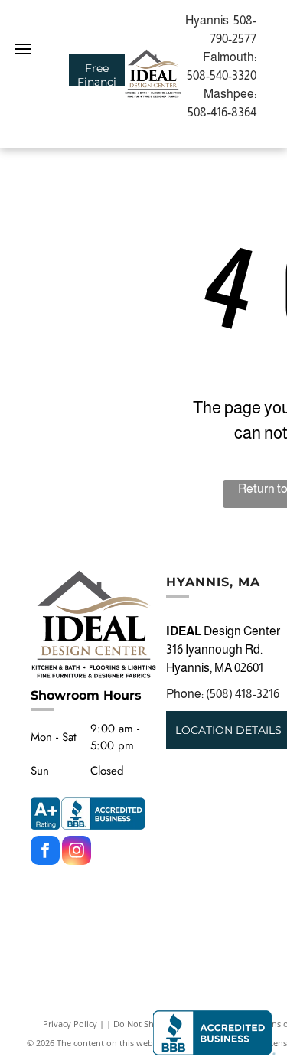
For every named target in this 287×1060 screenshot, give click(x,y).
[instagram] (76, 852)
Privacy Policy (70, 1023)
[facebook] (45, 852)
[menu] (23, 49)
